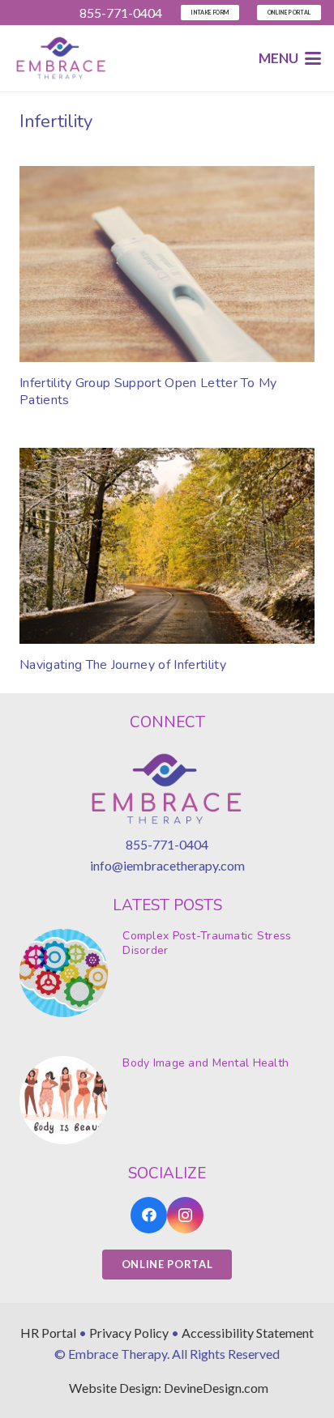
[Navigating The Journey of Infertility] (167, 546)
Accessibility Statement (248, 1332)
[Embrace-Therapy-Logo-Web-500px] (61, 58)
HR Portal (48, 1332)
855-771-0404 (167, 844)
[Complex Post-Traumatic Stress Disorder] (167, 973)
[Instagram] (185, 1215)
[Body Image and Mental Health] (167, 1100)
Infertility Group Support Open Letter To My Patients (148, 391)
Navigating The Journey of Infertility (122, 665)
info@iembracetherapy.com (167, 865)
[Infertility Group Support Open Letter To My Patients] (167, 264)
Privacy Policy (129, 1332)
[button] (290, 58)
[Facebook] (149, 1215)
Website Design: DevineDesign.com (168, 1387)
